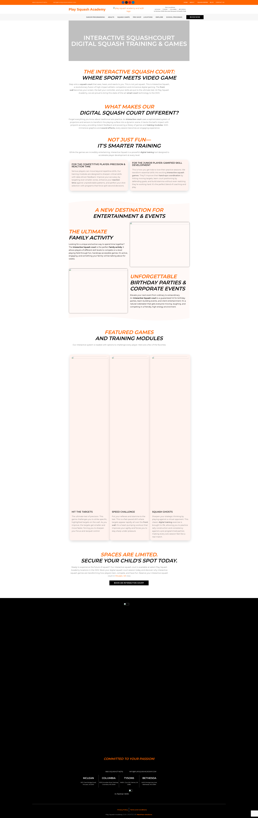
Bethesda (149, 778)
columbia (109, 778)
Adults (111, 17)
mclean (88, 778)
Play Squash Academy (87, 9)
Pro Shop (137, 17)
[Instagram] (126, 2)
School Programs (174, 17)
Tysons (129, 778)
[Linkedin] (133, 2)
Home (186, 2)
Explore (159, 17)
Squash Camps (123, 17)
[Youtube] (129, 2)
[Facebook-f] (123, 2)
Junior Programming (95, 17)
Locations (147, 17)
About (192, 2)
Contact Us (220, 2)
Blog (212, 2)
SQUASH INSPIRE (202, 2)
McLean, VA (120, 576)
